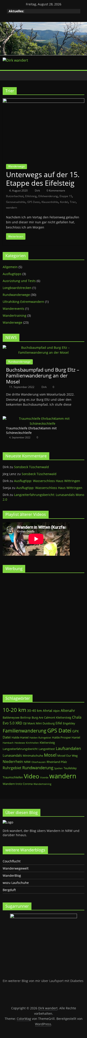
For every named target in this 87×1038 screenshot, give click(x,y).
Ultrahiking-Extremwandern (23, 301)
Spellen (58, 768)
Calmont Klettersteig (57, 717)
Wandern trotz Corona (18, 784)
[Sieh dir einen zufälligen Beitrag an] (79, 75)
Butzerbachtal (14, 196)
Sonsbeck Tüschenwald (31, 467)
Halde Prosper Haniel (66, 737)
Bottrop (25, 717)
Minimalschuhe (33, 756)
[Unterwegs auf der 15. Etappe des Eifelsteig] (44, 101)
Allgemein (10, 267)
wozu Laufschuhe (16, 883)
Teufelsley (70, 768)
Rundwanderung (37, 767)
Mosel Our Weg (67, 756)
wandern (11, 207)
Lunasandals (12, 755)
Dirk (38, 190)
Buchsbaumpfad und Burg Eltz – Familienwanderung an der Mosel (42, 375)
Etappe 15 (66, 196)
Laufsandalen (68, 748)
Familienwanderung (24, 731)
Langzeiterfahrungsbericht (20, 749)
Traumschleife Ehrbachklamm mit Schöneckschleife (31, 430)
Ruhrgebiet (12, 767)
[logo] (8, 822)
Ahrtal (47, 710)
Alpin (56, 711)
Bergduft (9, 890)
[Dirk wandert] (7, 75)
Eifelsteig (31, 196)
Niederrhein (13, 761)
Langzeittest (47, 749)
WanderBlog (12, 875)
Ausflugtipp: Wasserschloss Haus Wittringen (47, 481)
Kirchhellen (32, 742)
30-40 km (34, 710)
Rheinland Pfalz (57, 762)
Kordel (64, 202)
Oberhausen (38, 762)
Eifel (59, 723)
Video (31, 776)
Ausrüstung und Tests (19, 281)
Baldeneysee (11, 717)
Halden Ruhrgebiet (40, 737)
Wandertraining (14, 315)
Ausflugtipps (12, 274)
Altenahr (68, 710)
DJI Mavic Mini (32, 723)
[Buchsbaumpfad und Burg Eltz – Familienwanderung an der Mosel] (44, 347)
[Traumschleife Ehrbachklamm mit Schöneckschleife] (42, 418)
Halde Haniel (20, 737)
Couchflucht (12, 861)
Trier (73, 202)
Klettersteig (47, 743)
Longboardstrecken (17, 288)
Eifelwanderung (48, 196)
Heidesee (19, 742)
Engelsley (69, 723)
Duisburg (49, 723)
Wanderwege (16, 166)
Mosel (50, 755)
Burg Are (37, 717)
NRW (27, 762)
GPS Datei (33, 202)
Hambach (8, 742)
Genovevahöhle (15, 202)
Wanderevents (13, 308)
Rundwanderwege (16, 295)
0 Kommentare (55, 190)
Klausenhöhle (49, 202)
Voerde (44, 777)
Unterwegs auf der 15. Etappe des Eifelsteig (43, 179)
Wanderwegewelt (16, 868)
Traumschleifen (13, 777)
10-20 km (14, 709)
